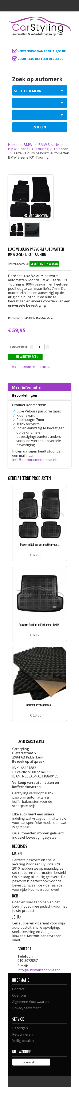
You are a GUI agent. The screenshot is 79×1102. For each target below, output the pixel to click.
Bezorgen (20, 1028)
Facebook (29, 367)
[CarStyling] (39, 25)
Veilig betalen (23, 1040)
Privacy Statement (26, 1008)
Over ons (19, 995)
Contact (18, 989)
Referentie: (30, 318)
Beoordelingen (24, 395)
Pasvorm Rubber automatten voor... (39, 544)
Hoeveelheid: (19, 347)
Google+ (45, 367)
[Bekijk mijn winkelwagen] (66, 45)
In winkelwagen (27, 356)
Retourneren (22, 1034)
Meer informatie (26, 387)
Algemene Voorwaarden (31, 1001)
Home (12, 145)
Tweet (14, 367)
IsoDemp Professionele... (39, 704)
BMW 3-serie (48, 145)
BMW (28, 145)
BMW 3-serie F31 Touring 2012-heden (38, 149)
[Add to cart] (46, 555)
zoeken (39, 127)
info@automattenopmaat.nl (34, 459)
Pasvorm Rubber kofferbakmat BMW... (39, 624)
